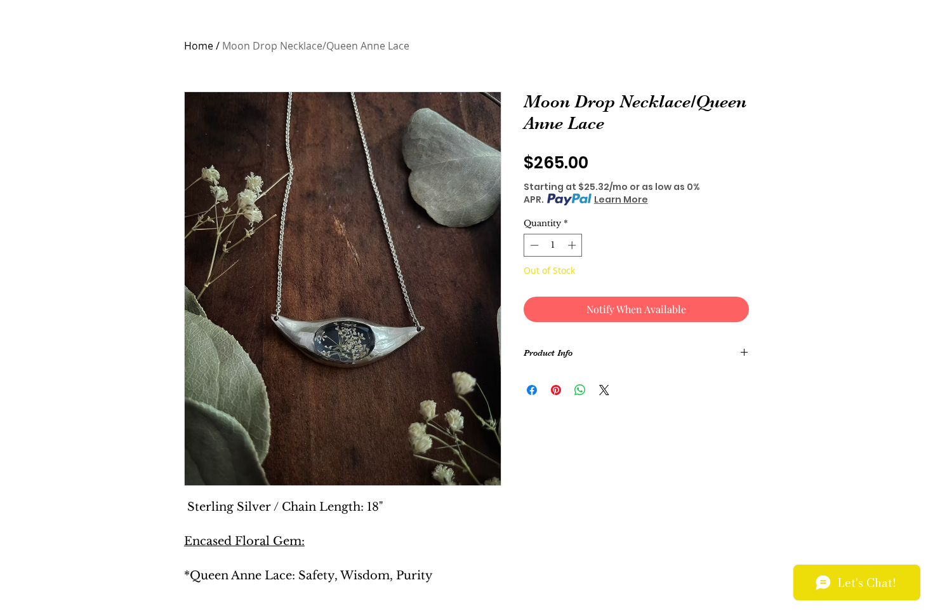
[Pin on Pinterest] (556, 390)
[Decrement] (533, 245)
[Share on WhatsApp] (580, 390)
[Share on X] (604, 390)
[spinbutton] (553, 245)
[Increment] (573, 245)
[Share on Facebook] (531, 390)
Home (198, 46)
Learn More (621, 199)
